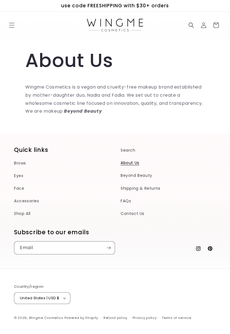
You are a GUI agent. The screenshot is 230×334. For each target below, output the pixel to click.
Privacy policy (145, 318)
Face (19, 188)
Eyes (18, 175)
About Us (130, 163)
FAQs (126, 201)
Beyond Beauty (136, 175)
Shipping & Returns (140, 188)
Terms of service (176, 318)
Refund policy (115, 318)
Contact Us (132, 213)
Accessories (26, 201)
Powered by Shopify (81, 318)
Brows (20, 163)
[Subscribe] (108, 247)
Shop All (22, 213)
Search (128, 150)
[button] (12, 25)
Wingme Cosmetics (46, 318)
